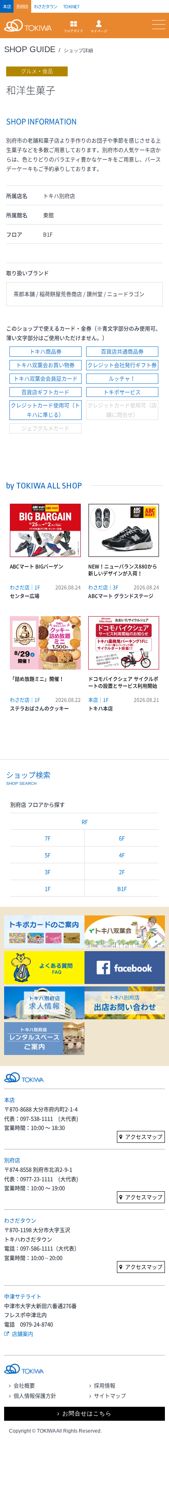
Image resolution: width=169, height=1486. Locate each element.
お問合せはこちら (87, 1413)
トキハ (30, 30)
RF (85, 822)
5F (47, 855)
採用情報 (104, 1385)
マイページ (98, 26)
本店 (7, 6)
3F (47, 872)
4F (122, 855)
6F (122, 838)
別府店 (22, 6)
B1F (122, 888)
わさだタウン (45, 6)
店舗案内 (22, 1333)
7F (47, 838)
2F (122, 872)
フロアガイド (73, 26)
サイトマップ (110, 1395)
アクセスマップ (143, 1136)
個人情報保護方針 (35, 1395)
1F (47, 888)
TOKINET (71, 6)
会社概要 (24, 1385)
